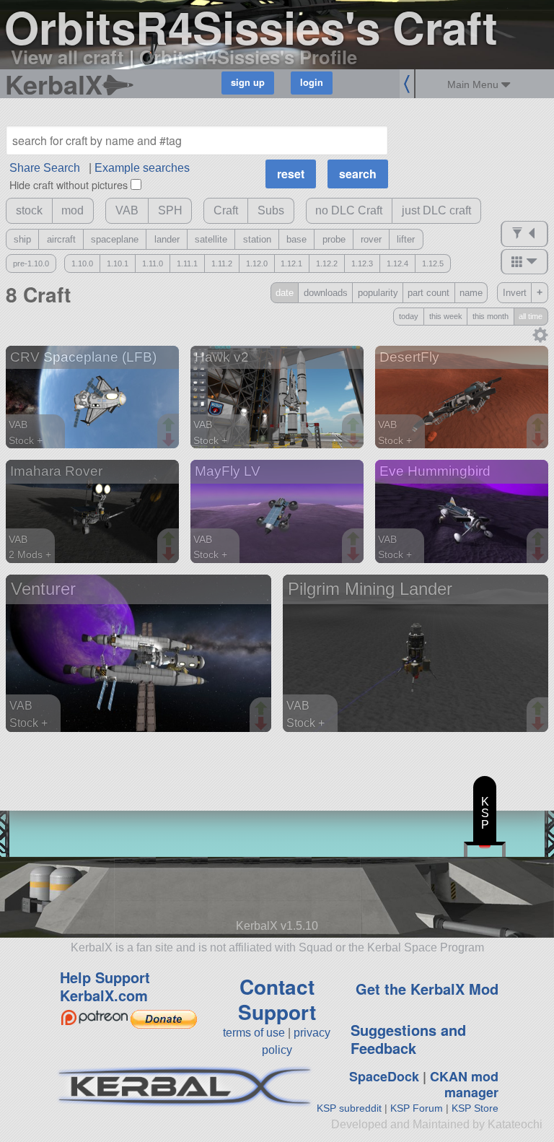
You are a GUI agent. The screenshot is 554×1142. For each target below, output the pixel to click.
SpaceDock (384, 1076)
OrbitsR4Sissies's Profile (248, 56)
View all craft (67, 56)
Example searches (142, 168)
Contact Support (277, 999)
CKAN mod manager (464, 1084)
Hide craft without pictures (68, 184)
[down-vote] (170, 440)
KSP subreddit (349, 1108)
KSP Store (475, 1108)
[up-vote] (170, 426)
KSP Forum (416, 1108)
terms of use (254, 1033)
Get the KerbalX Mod (427, 988)
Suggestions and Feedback (408, 1038)
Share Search (44, 168)
